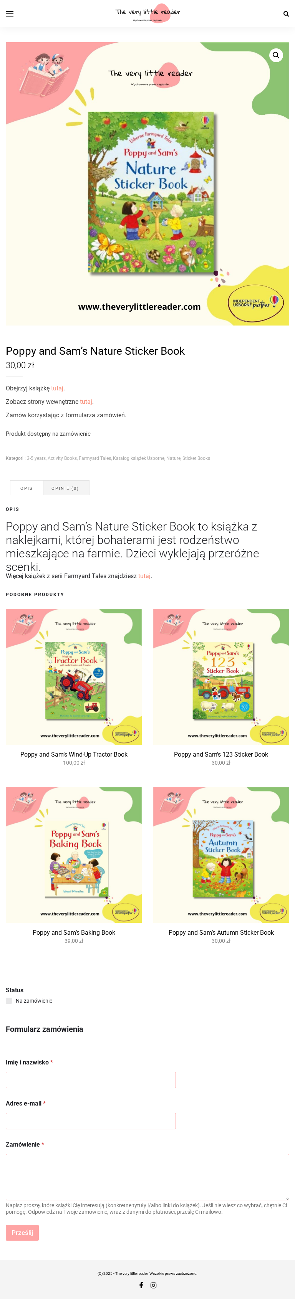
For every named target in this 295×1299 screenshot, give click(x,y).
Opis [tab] (26, 488)
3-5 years (36, 458)
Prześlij (22, 1232)
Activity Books (62, 458)
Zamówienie (25, 1144)
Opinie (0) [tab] (65, 488)
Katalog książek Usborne (138, 458)
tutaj (57, 388)
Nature (173, 458)
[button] (276, 55)
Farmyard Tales (95, 458)
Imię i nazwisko (29, 1062)
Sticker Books (196, 458)
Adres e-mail (26, 1103)
